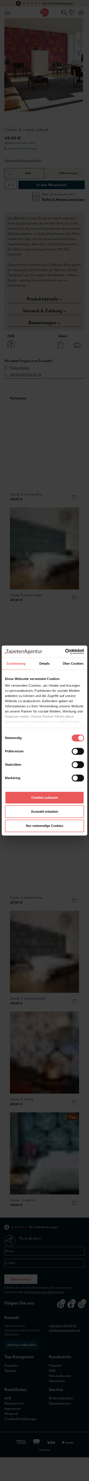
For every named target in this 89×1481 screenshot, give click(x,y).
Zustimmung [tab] (16, 663)
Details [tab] (44, 663)
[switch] (78, 751)
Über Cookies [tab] (73, 663)
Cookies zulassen (44, 797)
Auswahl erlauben (44, 811)
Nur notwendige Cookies (44, 826)
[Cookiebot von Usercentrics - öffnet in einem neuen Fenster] (65, 651)
